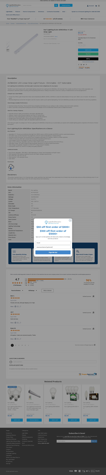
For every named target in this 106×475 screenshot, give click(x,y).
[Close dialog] (70, 220)
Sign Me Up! (53, 252)
